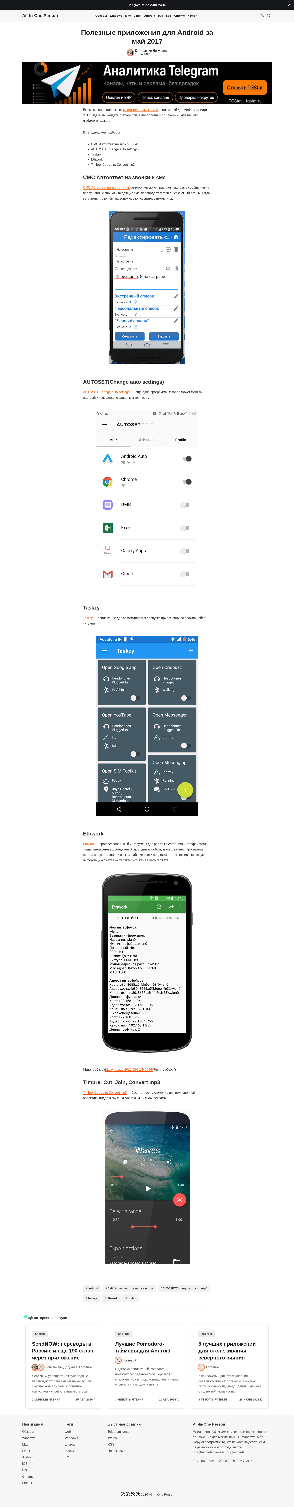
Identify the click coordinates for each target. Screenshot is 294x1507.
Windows (116, 15)
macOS (70, 1451)
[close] (289, 5)
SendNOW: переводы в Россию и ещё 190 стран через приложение (62, 1351)
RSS (111, 1444)
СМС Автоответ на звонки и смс (106, 187)
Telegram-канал (119, 1431)
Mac (128, 15)
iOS (160, 15)
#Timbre (130, 1298)
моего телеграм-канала (140, 109)
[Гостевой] (41, 1367)
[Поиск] (269, 16)
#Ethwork (111, 1298)
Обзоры (101, 15)
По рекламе (116, 1451)
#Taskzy (91, 1298)
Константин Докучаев (61, 1367)
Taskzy (88, 618)
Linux (137, 15)
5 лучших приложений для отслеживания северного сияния (227, 1351)
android (40, 1333)
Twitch (112, 1438)
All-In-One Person (161, 1494)
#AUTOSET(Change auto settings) (184, 1288)
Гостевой (86, 1367)
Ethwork (89, 844)
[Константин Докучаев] (35, 1367)
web (68, 1431)
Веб (168, 15)
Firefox (192, 15)
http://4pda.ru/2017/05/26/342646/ (129, 1069)
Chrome (179, 15)
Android (149, 15)
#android (92, 1288)
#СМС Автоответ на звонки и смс (129, 1288)
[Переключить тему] (262, 16)
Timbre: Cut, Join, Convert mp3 (105, 1092)
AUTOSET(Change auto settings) (107, 392)
